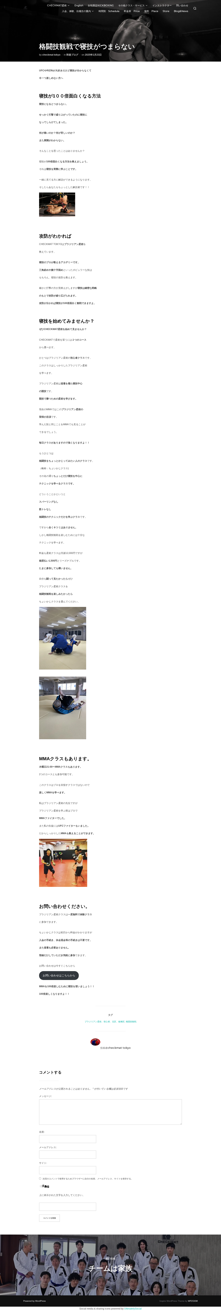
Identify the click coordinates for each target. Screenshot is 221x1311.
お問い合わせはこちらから (59, 975)
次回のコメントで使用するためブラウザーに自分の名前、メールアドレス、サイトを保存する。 (88, 1178)
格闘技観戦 (131, 1021)
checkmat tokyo (51, 54)
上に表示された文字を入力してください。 (62, 1195)
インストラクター (162, 5)
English (78, 5)
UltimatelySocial (133, 1308)
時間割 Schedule (109, 11)
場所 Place (151, 11)
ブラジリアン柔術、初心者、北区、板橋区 (105, 1021)
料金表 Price (132, 11)
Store (166, 11)
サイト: (43, 1163)
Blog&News (181, 11)
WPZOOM (193, 1301)
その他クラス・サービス (131, 5)
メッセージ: (45, 1096)
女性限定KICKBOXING (101, 5)
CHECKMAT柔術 (57, 5)
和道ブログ (72, 54)
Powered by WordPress (34, 1301)
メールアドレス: (48, 1147)
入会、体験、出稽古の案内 (76, 11)
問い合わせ (182, 5)
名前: (42, 1132)
